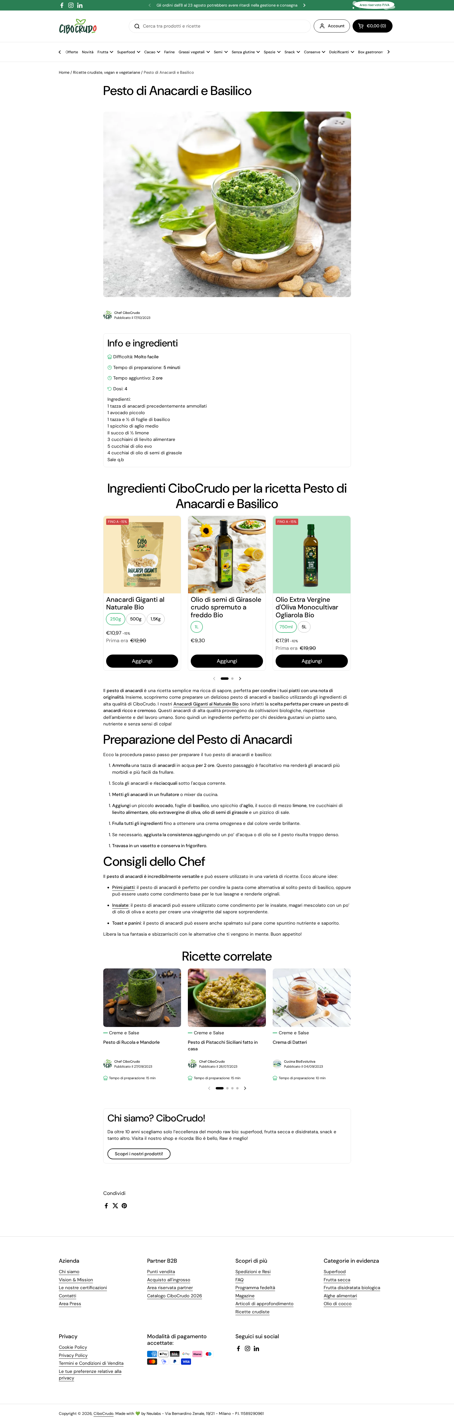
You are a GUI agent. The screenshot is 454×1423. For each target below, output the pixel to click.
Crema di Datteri (290, 1042)
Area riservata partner (170, 1287)
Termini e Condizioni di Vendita (91, 1363)
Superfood (335, 1271)
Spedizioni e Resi (253, 1271)
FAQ (239, 1280)
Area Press (70, 1303)
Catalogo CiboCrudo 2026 (174, 1296)
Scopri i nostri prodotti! (139, 1154)
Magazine (245, 1296)
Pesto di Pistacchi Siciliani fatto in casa (223, 1045)
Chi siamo (69, 1271)
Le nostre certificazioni (83, 1287)
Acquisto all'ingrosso (168, 1280)
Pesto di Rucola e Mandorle (131, 1042)
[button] (373, 26)
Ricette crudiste (252, 1312)
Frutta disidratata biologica (352, 1287)
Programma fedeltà (255, 1287)
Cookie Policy (73, 1347)
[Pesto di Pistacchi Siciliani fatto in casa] (227, 997)
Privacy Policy (73, 1355)
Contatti (67, 1296)
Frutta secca (337, 1280)
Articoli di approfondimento (264, 1303)
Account (336, 26)
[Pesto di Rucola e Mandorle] (142, 997)
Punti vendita (161, 1271)
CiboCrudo (103, 1413)
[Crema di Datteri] (312, 997)
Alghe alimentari (340, 1296)
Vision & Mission (76, 1280)
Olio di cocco (338, 1303)
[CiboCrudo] (78, 26)
